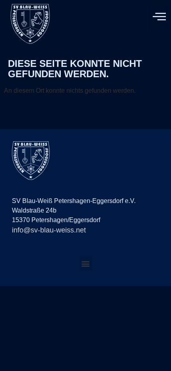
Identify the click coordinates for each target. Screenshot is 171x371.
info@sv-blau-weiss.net (49, 230)
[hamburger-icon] (158, 17)
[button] (85, 263)
